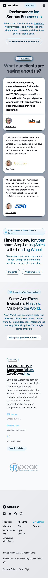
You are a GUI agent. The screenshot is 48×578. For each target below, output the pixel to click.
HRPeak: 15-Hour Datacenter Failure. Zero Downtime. (20, 370)
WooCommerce (12, 27)
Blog (20, 526)
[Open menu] (44, 5)
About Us (22, 522)
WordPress (32, 27)
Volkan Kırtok (11, 126)
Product (7, 522)
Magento (38, 23)
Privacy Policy (10, 569)
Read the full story (17, 448)
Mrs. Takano (11, 212)
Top (21, 569)
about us (30, 71)
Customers (25, 58)
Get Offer (30, 5)
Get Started (38, 522)
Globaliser (12, 5)
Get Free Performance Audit (25, 41)
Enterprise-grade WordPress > (24, 337)
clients (30, 66)
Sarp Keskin (10, 169)
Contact (37, 526)
